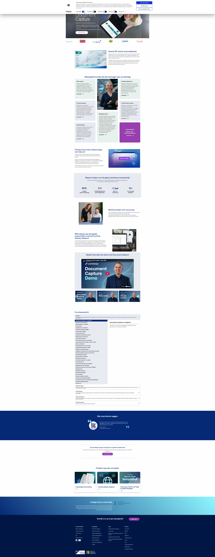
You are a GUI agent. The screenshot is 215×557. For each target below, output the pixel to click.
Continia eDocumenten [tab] (80, 333)
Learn (126, 540)
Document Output (96, 531)
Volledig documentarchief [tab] (81, 358)
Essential (106, 317)
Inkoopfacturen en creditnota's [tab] (82, 327)
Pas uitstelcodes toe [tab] (80, 361)
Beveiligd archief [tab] (79, 369)
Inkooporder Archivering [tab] (80, 370)
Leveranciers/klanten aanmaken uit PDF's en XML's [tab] (86, 342)
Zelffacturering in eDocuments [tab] (82, 336)
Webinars (127, 535)
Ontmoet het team (79, 531)
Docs (126, 542)
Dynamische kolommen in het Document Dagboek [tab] (86, 367)
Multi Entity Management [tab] (81, 372)
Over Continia (78, 533)
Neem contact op (79, 528)
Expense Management (96, 533)
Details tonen (121, 11)
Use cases (127, 528)
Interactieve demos (129, 544)
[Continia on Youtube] (79, 540)
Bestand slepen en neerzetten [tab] (82, 356)
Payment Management (97, 535)
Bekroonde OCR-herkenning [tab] (81, 322)
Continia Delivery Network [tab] (81, 331)
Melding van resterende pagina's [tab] (82, 349)
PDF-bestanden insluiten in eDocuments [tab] (84, 340)
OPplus (93, 544)
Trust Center (111, 531)
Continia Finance (95, 537)
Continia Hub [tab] (78, 383)
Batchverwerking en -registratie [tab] (82, 324)
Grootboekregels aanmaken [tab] (81, 354)
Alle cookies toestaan (144, 2)
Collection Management (97, 542)
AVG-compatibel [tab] (79, 374)
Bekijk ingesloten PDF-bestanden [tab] (82, 365)
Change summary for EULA (114, 536)
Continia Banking (95, 540)
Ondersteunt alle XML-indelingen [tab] (82, 329)
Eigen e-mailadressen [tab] (80, 343)
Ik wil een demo (81, 32)
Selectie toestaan (144, 5)
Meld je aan (134, 519)
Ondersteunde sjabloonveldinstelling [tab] (83, 377)
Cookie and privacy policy (113, 528)
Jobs (76, 535)
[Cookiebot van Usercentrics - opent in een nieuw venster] (69, 12)
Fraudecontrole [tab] (79, 326)
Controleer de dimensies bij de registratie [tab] (84, 363)
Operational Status (129, 549)
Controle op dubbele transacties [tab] (82, 376)
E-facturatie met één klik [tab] (81, 338)
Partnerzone (127, 546)
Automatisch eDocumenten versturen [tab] (83, 334)
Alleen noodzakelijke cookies (144, 9)
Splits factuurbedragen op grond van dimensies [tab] (85, 352)
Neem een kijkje (124, 158)
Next (138, 296)
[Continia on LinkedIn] (77, 540)
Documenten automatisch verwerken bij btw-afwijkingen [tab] (87, 379)
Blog (126, 533)
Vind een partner (79, 537)
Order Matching (105, 392)
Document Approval (106, 398)
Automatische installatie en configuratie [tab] (84, 320)
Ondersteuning (128, 537)
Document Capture (96, 528)
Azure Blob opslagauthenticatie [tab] (82, 381)
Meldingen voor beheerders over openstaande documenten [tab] (87, 351)
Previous (76, 296)
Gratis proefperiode (107, 454)
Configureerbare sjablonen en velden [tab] (83, 347)
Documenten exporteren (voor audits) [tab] (83, 360)
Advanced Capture (107, 387)
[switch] (94, 12)
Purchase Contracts (85, 403)
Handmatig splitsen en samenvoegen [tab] (83, 345)
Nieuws (126, 531)
